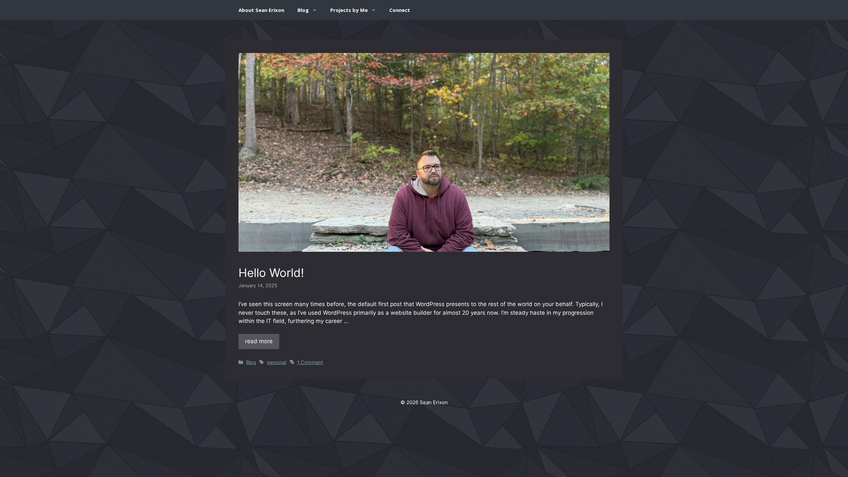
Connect (399, 10)
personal (276, 362)
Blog (303, 10)
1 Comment (310, 362)
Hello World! (271, 273)
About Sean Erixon (261, 10)
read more (259, 341)
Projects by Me (349, 10)
